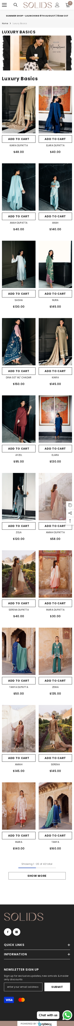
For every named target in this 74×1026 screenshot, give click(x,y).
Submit (57, 987)
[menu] (4, 5)
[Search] (15, 5)
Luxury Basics (20, 23)
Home (5, 23)
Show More (37, 876)
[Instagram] (16, 932)
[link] (37, 53)
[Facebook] (7, 932)
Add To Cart (55, 216)
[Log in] (57, 5)
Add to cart (18, 139)
